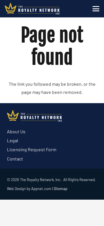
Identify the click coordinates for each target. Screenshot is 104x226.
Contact (15, 158)
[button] (96, 8)
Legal (12, 140)
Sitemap (60, 188)
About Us (16, 131)
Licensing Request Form (31, 149)
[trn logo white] (32, 8)
